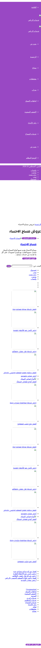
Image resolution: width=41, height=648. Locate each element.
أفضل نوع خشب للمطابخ (27, 424)
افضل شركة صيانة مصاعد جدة (24, 309)
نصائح (34, 68)
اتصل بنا (33, 628)
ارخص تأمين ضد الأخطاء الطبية (24, 330)
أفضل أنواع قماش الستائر (26, 381)
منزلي (34, 90)
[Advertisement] (20, 202)
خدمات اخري (31, 598)
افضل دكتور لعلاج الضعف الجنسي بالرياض (19, 372)
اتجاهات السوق (30, 101)
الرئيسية (38, 224)
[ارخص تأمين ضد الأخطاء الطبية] (23, 328)
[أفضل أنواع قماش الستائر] (28, 379)
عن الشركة (32, 624)
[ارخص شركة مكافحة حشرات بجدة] (23, 400)
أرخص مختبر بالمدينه (28, 376)
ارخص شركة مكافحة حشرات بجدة (23, 403)
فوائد (34, 607)
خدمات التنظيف (30, 600)
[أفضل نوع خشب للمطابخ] (23, 421)
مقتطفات (32, 79)
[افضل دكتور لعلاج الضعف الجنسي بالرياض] (23, 370)
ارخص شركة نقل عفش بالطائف (24, 351)
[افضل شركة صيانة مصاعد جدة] (23, 306)
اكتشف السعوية (30, 112)
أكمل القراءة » (29, 258)
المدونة (33, 596)
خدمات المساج (30, 134)
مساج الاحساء (28, 244)
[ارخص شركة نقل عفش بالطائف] (23, 349)
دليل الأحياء (32, 123)
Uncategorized (31, 589)
